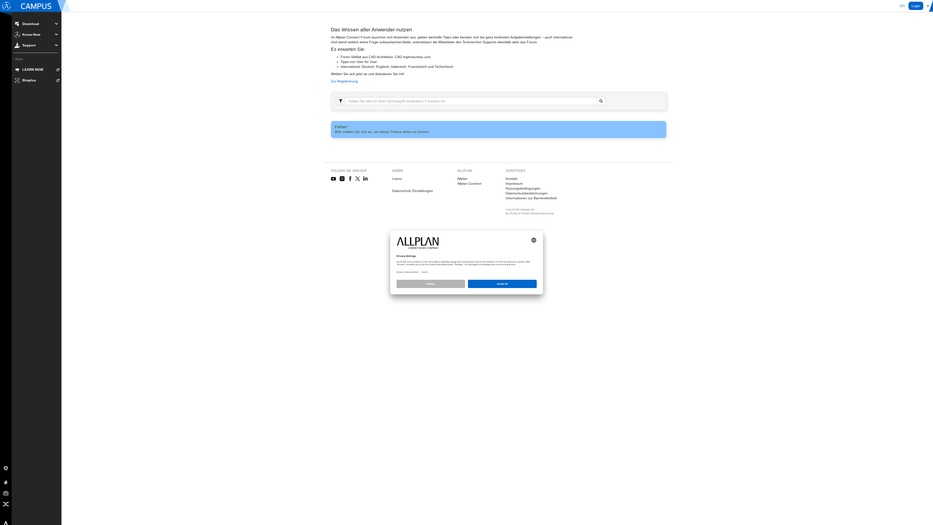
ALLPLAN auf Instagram (343, 179)
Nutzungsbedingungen (523, 188)
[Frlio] (6, 493)
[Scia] (6, 482)
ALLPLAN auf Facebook (350, 179)
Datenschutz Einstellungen (412, 191)
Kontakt (511, 179)
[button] (902, 6)
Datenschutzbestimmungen (527, 193)
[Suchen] (601, 101)
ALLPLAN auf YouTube (333, 179)
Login (916, 6)
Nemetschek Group (542, 213)
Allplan (462, 179)
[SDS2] (6, 468)
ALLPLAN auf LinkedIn (365, 179)
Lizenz (397, 179)
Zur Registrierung (344, 81)
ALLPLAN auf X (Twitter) (357, 179)
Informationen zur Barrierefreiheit (531, 198)
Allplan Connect (469, 183)
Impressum (514, 183)
